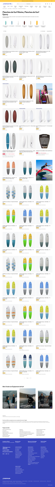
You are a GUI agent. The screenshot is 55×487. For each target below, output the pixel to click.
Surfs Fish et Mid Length (24, 26)
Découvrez (44, 101)
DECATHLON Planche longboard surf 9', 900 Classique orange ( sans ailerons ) (26, 101)
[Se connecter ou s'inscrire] (49, 4)
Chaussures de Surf (39, 430)
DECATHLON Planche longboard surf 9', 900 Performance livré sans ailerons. (43, 52)
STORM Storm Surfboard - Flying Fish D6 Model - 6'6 (10, 274)
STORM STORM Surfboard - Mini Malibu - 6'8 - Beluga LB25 (10, 250)
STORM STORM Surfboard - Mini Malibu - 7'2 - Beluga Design (43, 202)
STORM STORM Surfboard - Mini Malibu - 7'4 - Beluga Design (10, 346)
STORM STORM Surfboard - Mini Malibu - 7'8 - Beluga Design (26, 274)
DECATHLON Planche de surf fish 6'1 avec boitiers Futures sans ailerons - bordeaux (11, 126)
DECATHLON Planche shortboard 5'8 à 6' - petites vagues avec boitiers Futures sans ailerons (27, 151)
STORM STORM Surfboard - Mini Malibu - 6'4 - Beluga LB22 (26, 346)
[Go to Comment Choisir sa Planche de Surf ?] (34, 407)
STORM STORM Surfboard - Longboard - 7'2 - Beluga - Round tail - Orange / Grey (10, 178)
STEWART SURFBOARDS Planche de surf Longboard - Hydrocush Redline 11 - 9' (9, 151)
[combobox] (49, 31)
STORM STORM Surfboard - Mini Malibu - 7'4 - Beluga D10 (43, 274)
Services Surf (4, 430)
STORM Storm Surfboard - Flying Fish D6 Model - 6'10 (10, 202)
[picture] (11, 41)
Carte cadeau (49, 6)
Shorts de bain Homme (6, 436)
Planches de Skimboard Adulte (40, 429)
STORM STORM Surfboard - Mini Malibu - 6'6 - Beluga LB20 (10, 226)
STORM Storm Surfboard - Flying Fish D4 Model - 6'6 (10, 322)
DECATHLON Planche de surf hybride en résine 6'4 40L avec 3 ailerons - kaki (11, 52)
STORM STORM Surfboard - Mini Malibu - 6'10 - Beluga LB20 (26, 250)
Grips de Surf (21, 430)
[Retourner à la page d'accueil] (8, 3)
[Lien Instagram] (8, 454)
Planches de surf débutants (36, 26)
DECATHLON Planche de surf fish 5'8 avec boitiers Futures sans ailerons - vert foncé (11, 77)
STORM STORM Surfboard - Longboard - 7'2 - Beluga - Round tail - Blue (26, 178)
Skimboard (21, 429)
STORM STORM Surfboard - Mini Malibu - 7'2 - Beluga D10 (43, 250)
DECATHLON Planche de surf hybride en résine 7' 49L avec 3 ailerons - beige (27, 52)
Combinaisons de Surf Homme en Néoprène (26, 434)
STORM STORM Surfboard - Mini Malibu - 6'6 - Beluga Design (43, 322)
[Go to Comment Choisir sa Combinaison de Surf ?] (15, 407)
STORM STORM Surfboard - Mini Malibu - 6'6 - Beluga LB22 (26, 298)
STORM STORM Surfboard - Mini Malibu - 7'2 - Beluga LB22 (26, 226)
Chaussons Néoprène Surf (23, 435)
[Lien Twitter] (5, 454)
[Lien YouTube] (6, 454)
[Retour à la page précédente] (25, 378)
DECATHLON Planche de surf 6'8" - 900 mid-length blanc (27, 126)
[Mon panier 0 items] (51, 4)
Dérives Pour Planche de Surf (7, 429)
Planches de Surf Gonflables (43, 26)
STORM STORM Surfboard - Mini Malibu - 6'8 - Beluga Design (10, 298)
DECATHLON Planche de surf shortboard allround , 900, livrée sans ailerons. (44, 77)
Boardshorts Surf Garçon (6, 435)
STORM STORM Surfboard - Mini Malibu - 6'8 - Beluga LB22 (43, 371)
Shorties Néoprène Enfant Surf (40, 434)
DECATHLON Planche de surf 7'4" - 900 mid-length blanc (44, 126)
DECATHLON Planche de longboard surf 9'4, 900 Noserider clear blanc (27, 77)
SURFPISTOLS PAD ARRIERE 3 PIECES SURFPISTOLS (44, 150)
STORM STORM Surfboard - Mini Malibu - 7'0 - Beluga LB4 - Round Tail (26, 371)
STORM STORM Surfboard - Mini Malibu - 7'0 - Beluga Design (43, 226)
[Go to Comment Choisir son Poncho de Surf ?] (51, 407)
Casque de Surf (22, 436)
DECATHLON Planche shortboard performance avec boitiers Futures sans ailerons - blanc (10, 101)
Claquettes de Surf (5, 434)
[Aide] (48, 4)
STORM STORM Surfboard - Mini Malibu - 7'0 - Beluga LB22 (43, 298)
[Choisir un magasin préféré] (46, 4)
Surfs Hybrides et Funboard (30, 26)
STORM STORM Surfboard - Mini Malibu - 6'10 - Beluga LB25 (26, 202)
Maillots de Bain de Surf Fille (40, 435)
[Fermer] (51, 1)
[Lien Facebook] (3, 454)
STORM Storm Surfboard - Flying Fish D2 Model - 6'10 (44, 346)
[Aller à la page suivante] (30, 378)
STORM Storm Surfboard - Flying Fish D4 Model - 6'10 (10, 371)
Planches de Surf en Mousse (5, 26)
